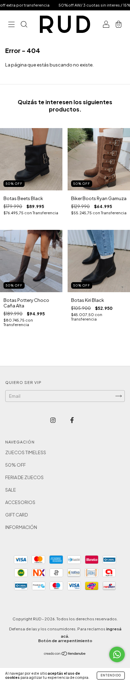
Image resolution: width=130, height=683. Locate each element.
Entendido (111, 675)
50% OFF (15, 465)
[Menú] (11, 25)
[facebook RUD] (72, 420)
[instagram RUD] (53, 420)
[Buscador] (23, 25)
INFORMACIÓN (21, 527)
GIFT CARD (16, 515)
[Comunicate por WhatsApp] (117, 654)
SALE (10, 490)
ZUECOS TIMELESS (25, 452)
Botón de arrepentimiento (65, 640)
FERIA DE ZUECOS (24, 477)
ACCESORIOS (20, 502)
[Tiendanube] (65, 654)
